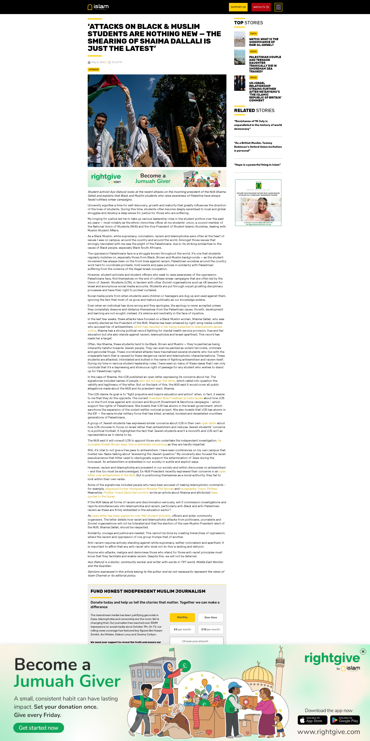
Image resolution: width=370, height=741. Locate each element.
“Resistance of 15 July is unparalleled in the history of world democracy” (258, 125)
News (253, 51)
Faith (253, 33)
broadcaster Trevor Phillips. (199, 489)
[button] (363, 651)
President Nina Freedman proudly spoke (176, 398)
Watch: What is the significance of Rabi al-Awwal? (263, 42)
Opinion (93, 69)
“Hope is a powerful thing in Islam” (257, 164)
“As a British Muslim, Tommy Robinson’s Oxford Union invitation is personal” (258, 146)
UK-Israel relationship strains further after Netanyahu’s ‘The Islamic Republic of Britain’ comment (265, 91)
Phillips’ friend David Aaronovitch (126, 492)
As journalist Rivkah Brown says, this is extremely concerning (154, 442)
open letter (208, 423)
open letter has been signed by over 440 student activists (131, 516)
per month (182, 629)
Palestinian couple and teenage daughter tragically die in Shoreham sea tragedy (265, 64)
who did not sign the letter (157, 381)
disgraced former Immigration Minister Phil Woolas (139, 489)
